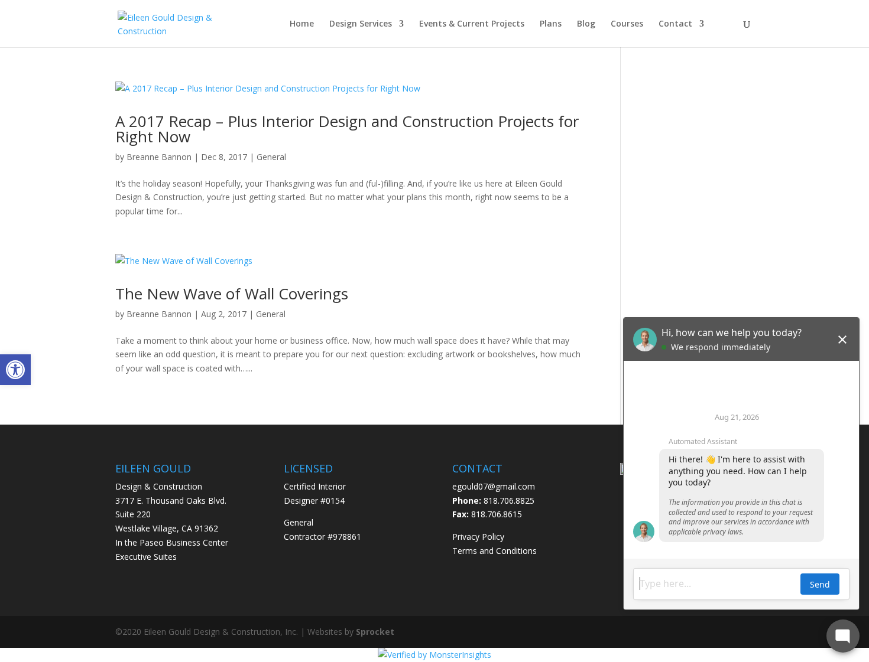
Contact (675, 24)
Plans (551, 24)
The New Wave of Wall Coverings (231, 293)
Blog (586, 24)
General (271, 156)
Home (302, 24)
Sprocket (375, 631)
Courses (627, 24)
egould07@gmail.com (493, 486)
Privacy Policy (478, 536)
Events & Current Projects (471, 24)
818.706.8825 (509, 500)
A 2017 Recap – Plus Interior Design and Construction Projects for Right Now (347, 128)
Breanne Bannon (159, 156)
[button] (15, 369)
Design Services (360, 24)
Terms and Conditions (494, 550)
